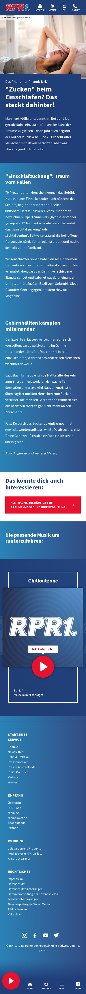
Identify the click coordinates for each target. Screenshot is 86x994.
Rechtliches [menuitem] (19, 871)
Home (30, 988)
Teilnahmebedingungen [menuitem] (23, 899)
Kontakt (75, 10)
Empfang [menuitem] (15, 795)
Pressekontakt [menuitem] (18, 762)
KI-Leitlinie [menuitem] (15, 914)
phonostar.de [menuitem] (17, 823)
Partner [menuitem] (13, 828)
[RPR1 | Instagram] (24, 935)
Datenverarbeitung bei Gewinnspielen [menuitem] (33, 894)
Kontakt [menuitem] (13, 747)
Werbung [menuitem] (16, 841)
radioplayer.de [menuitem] (17, 818)
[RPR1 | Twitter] (56, 935)
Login (78, 988)
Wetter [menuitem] (12, 782)
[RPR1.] (17, 7)
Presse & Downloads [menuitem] (22, 767)
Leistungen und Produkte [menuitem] (24, 848)
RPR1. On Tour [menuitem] (17, 772)
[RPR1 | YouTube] (45, 935)
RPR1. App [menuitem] (14, 808)
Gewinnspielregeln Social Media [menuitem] (29, 904)
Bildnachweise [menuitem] (17, 909)
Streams (46, 988)
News (63, 10)
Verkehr (40, 10)
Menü (62, 988)
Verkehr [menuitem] (13, 777)
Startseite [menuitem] (18, 734)
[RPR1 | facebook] (35, 935)
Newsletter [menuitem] (15, 752)
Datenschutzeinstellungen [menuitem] (25, 889)
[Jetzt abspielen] (43, 667)
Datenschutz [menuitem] (16, 884)
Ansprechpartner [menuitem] (19, 858)
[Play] (11, 981)
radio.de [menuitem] (13, 813)
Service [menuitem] (14, 739)
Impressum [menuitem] (15, 879)
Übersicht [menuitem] (14, 803)
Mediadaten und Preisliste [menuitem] (25, 853)
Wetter (52, 10)
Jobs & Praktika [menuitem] (18, 757)
